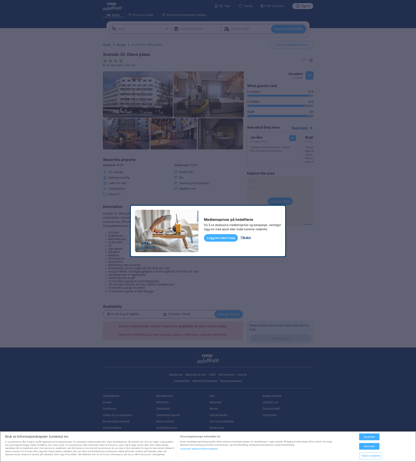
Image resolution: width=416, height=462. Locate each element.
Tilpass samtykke (370, 455)
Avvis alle (369, 446)
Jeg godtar (369, 436)
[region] (208, 446)
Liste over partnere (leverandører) (199, 448)
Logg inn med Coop (221, 238)
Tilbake (245, 238)
